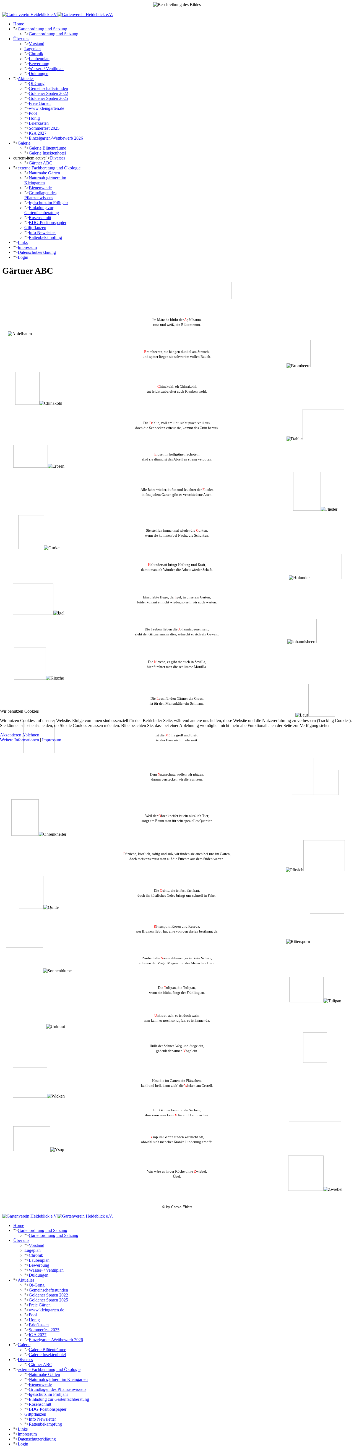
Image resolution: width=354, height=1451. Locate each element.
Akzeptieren (10, 735)
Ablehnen (30, 735)
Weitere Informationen (19, 740)
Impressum (51, 740)
